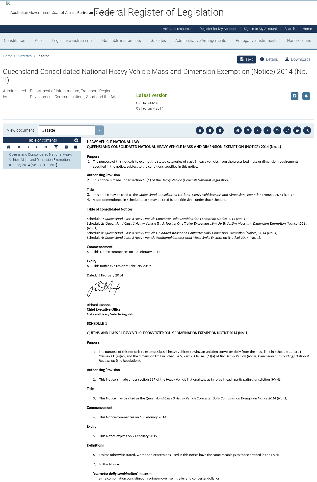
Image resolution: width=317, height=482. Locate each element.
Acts (39, 40)
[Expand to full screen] (287, 130)
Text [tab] (249, 59)
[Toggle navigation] (76, 140)
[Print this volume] (297, 130)
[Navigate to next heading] (37, 147)
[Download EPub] (200, 130)
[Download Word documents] (220, 130)
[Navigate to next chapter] (277, 130)
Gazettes (158, 40)
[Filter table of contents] (56, 147)
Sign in (260, 29)
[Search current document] (307, 130)
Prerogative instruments (256, 40)
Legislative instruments (72, 40)
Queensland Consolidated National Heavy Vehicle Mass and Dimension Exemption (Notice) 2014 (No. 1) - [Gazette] (41, 159)
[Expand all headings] (66, 147)
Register (218, 29)
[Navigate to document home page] (8, 147)
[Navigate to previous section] (258, 130)
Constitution (14, 40)
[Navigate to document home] (238, 130)
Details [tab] (272, 59)
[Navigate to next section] (267, 130)
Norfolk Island (299, 40)
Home (7, 56)
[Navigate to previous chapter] (248, 130)
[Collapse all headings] (75, 147)
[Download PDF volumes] (210, 130)
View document (20, 130)
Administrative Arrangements (200, 40)
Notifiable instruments (121, 40)
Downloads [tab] (301, 59)
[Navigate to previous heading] (28, 147)
